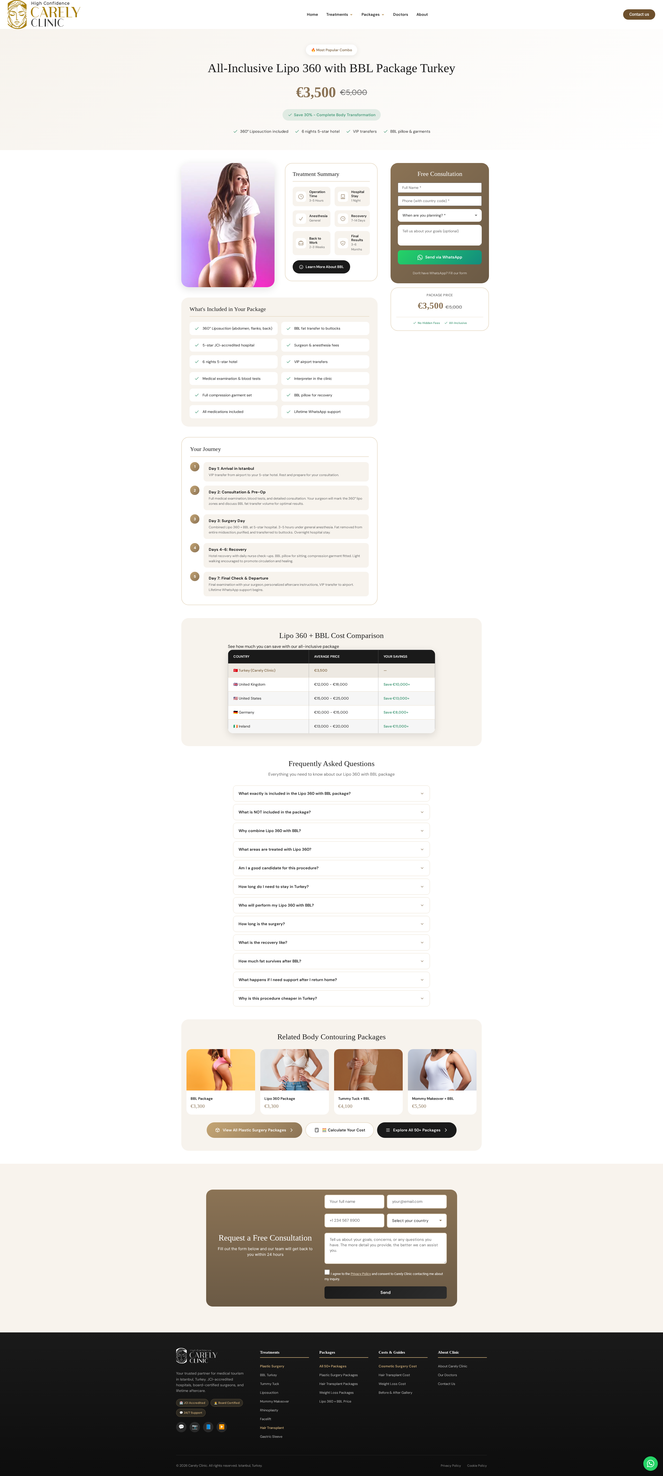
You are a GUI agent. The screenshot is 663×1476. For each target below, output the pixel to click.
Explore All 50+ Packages (417, 1130)
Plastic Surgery (272, 1366)
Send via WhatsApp (443, 257)
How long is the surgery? (262, 923)
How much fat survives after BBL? (270, 961)
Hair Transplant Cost (394, 1375)
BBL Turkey (268, 1375)
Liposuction (269, 1392)
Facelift (265, 1419)
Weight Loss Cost (392, 1384)
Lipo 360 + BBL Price (335, 1401)
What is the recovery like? (263, 942)
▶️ (222, 1427)
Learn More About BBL (325, 266)
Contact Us (446, 1384)
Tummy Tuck (269, 1384)
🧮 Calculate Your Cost (343, 1130)
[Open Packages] (383, 15)
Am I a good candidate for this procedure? (279, 868)
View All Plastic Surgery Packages (254, 1130)
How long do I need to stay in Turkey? (274, 886)
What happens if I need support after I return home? (288, 979)
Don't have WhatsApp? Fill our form (440, 273)
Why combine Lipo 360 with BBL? (270, 830)
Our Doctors (447, 1375)
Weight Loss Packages (336, 1392)
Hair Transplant (272, 1428)
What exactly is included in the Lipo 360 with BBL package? (295, 793)
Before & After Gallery (395, 1392)
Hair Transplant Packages (338, 1384)
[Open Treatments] (351, 15)
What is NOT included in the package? (275, 812)
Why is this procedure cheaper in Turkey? (278, 998)
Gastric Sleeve (271, 1436)
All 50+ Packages (333, 1366)
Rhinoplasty (269, 1410)
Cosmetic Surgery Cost (398, 1366)
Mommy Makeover (274, 1401)
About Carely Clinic (452, 1366)
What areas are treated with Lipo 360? (275, 849)
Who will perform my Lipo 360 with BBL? (276, 905)
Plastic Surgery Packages (338, 1375)
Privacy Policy (361, 1274)
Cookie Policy (477, 1466)
